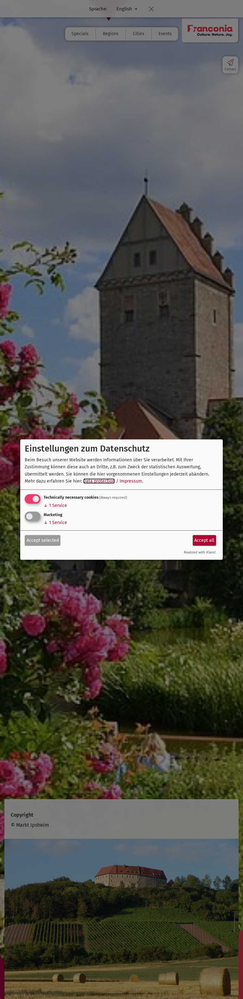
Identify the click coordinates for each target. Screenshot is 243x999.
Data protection (99, 481)
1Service (55, 505)
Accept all (204, 540)
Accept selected (43, 540)
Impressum (131, 481)
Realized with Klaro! (200, 552)
